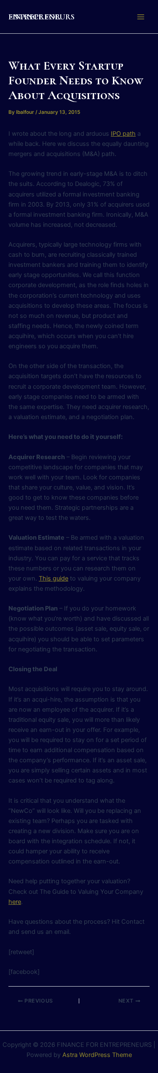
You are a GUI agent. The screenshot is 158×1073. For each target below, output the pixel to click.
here (14, 902)
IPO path (123, 133)
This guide (53, 578)
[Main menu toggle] (141, 17)
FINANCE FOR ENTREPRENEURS (41, 17)
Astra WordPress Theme (97, 1055)
